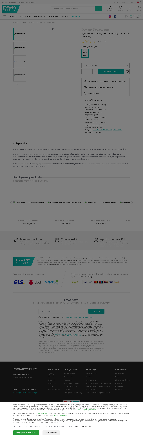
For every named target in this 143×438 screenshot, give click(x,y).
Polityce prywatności (83, 426)
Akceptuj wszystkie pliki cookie (26, 432)
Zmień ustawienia (51, 432)
